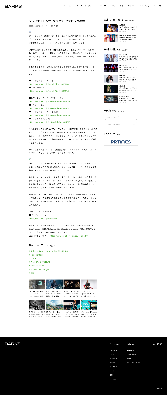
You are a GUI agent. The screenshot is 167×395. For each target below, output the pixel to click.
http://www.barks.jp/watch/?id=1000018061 (50, 84)
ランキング (78, 6)
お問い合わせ (131, 354)
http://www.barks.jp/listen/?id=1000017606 (49, 101)
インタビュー (90, 6)
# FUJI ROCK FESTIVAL (39, 262)
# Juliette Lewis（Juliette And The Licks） (48, 251)
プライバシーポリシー (134, 363)
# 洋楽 (32, 273)
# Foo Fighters (36, 254)
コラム (114, 6)
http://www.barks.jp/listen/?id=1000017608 (49, 115)
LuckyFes (130, 6)
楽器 (121, 6)
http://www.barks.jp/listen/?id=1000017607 (49, 122)
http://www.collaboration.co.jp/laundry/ (69, 235)
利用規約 (130, 359)
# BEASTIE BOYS (37, 265)
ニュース (67, 6)
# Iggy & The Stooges (39, 269)
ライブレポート (103, 6)
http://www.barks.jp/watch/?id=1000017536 (50, 91)
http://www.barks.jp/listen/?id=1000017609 (49, 108)
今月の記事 (113, 350)
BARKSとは (131, 350)
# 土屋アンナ (34, 258)
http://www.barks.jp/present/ (43, 218)
